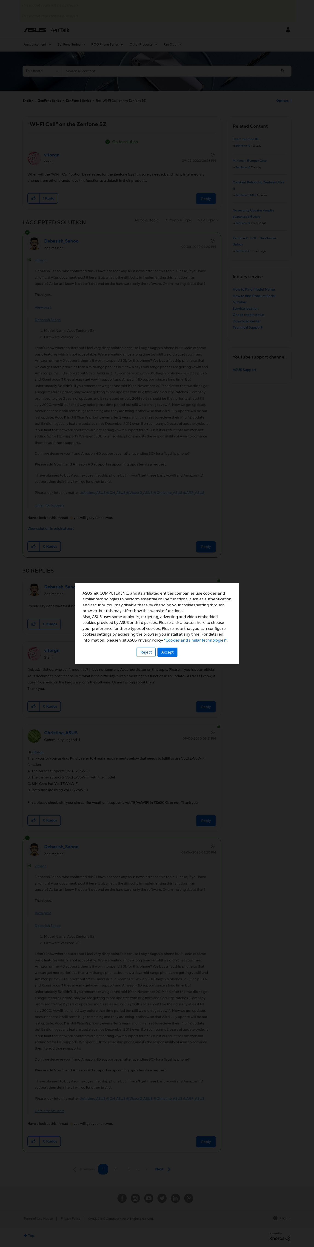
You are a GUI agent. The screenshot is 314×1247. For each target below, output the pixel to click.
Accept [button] (167, 652)
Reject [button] (146, 652)
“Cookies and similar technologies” (195, 640)
